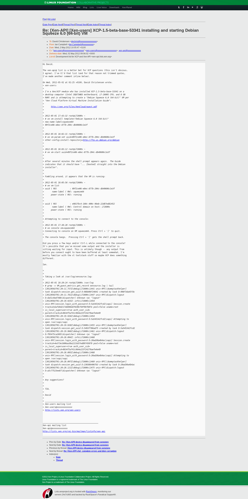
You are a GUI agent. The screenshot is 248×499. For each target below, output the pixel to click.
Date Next (57, 24)
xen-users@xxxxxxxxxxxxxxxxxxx (68, 50)
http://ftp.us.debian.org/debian (101, 140)
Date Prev (47, 24)
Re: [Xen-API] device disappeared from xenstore (85, 442)
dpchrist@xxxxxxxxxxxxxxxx (84, 41)
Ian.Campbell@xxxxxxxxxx (81, 44)
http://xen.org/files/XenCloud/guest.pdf (74, 107)
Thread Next (81, 24)
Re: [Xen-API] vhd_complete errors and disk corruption (90, 451)
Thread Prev (69, 24)
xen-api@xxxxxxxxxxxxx (130, 50)
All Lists (51, 19)
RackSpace (91, 491)
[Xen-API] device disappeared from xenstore (88, 448)
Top (44, 19)
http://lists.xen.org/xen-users (62, 410)
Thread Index (105, 24)
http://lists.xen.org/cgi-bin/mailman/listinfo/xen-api (74, 431)
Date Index (93, 24)
